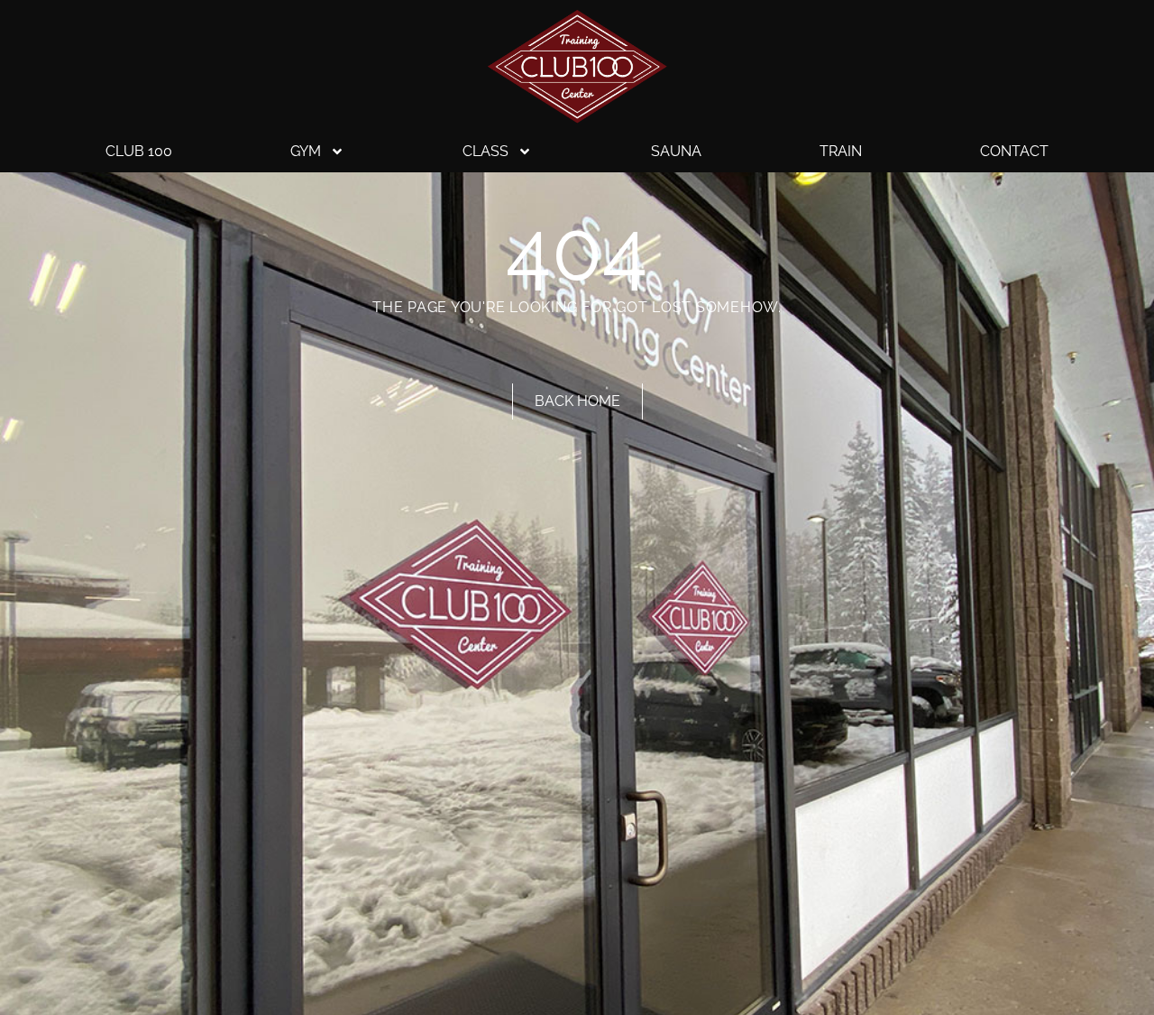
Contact (1014, 151)
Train (841, 151)
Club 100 (138, 151)
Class (485, 151)
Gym (305, 151)
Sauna (676, 151)
